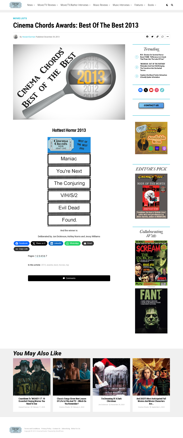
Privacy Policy (46, 429)
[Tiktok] (162, 90)
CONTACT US (151, 105)
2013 (43, 265)
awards (50, 265)
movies (62, 265)
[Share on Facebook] (147, 36)
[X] (146, 90)
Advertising (66, 429)
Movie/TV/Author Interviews (74, 4)
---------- (151, 287)
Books (151, 4)
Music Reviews (100, 4)
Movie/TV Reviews (47, 4)
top (67, 265)
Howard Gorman (28, 37)
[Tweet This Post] (152, 36)
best (56, 265)
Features (138, 4)
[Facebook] (140, 90)
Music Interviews (121, 4)
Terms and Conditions (32, 429)
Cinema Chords (64, 407)
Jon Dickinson (103, 405)
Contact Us (56, 429)
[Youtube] (151, 90)
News (30, 4)
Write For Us (75, 429)
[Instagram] (156, 90)
